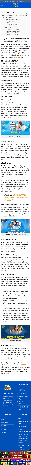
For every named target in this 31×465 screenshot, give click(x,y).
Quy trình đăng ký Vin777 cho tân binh (16, 27)
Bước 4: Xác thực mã (13, 34)
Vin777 (5, 393)
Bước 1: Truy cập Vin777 (13, 29)
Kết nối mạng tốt (12, 22)
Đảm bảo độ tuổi (12, 26)
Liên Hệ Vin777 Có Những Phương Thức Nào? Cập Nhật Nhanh (15, 197)
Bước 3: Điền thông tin (13, 32)
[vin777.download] (15, 5)
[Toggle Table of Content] (26, 13)
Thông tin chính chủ (12, 21)
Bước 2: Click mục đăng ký (14, 31)
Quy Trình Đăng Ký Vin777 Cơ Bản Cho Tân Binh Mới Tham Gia (15, 16)
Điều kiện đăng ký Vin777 (12, 19)
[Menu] (2, 5)
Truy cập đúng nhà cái (13, 24)
